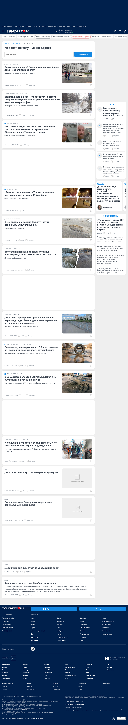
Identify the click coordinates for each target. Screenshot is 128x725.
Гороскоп (42, 26)
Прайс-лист (6, 621)
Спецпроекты (107, 634)
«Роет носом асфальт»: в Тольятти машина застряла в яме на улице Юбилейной (29, 194)
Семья (82, 640)
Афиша (35, 26)
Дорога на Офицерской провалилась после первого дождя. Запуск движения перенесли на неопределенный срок (30, 320)
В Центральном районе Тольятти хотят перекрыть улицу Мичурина (26, 223)
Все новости (17, 43)
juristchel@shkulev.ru (48, 712)
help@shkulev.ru (15, 714)
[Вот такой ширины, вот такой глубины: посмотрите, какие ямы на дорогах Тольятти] (77, 258)
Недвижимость (7, 26)
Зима (59, 618)
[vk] (33, 649)
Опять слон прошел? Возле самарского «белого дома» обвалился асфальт (31, 68)
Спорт (104, 618)
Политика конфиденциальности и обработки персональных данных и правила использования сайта (94, 710)
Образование (61, 640)
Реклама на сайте (8, 618)
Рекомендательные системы (73, 707)
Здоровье (34, 640)
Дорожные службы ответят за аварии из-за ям (31, 568)
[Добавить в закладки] (91, 85)
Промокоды (81, 26)
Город (33, 628)
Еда (32, 634)
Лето (58, 628)
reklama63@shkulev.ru (99, 696)
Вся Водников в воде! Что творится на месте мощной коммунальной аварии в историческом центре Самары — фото (32, 99)
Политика (83, 624)
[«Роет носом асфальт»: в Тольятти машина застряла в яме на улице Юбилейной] (77, 198)
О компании (6, 624)
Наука (59, 634)
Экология (105, 628)
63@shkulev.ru (24, 709)
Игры (73, 26)
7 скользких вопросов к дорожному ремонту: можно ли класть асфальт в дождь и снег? (30, 444)
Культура (60, 624)
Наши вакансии (7, 628)
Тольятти (8, 43)
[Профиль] (124, 31)
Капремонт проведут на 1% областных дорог (30, 583)
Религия (83, 637)
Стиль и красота (108, 621)
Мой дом (60, 631)
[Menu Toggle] (3, 31)
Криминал (60, 621)
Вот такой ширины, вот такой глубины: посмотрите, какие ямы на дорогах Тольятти (30, 253)
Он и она (83, 618)
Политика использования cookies (74, 704)
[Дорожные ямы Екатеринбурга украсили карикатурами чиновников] (77, 508)
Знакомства (19, 26)
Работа (82, 631)
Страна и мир (107, 624)
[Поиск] (115, 31)
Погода (28, 26)
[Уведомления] (120, 31)
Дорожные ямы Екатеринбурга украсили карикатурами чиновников (28, 503)
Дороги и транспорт (38, 631)
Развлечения (84, 634)
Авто (32, 618)
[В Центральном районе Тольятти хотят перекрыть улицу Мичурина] (77, 228)
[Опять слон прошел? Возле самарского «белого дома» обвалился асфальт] (77, 73)
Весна (33, 624)
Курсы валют (53, 26)
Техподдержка (7, 631)
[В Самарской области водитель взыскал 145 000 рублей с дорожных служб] (77, 383)
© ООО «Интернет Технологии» (34, 718)
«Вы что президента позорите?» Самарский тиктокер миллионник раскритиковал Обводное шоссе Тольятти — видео (29, 129)
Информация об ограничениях (74, 701)
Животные (34, 637)
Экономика (106, 631)
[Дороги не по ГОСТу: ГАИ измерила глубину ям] (77, 478)
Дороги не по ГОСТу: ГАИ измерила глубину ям (31, 472)
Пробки (62, 26)
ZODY (68, 26)
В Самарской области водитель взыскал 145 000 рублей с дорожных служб (30, 378)
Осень (82, 621)
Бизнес (33, 621)
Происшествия (85, 628)
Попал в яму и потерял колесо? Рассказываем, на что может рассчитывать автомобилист (31, 348)
